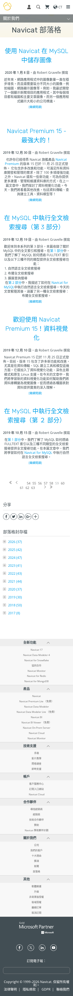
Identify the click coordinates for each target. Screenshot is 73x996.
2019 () (15, 597)
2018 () (15, 605)
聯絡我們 (62, 989)
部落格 (36, 871)
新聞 (36, 866)
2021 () (15, 581)
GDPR (46, 989)
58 (51, 483)
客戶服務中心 (36, 784)
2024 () (15, 557)
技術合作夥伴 (36, 820)
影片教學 (36, 758)
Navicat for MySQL (38, 452)
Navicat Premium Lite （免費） (36, 701)
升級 (36, 891)
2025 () (15, 549)
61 (22, 488)
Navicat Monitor (37, 671)
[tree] (36, 577)
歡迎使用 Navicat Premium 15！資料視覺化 (36, 328)
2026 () (15, 542)
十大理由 (36, 855)
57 (45, 483)
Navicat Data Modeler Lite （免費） (36, 712)
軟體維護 (36, 886)
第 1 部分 (56, 250)
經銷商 (36, 814)
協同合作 (36, 665)
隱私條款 (29, 989)
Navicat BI (36, 717)
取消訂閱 (36, 913)
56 (40, 483)
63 (33, 488)
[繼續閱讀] (35, 107)
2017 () (14, 613)
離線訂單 (36, 907)
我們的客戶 (36, 850)
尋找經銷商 (36, 809)
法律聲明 (10, 989)
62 (27, 488)
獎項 (36, 861)
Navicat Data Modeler (36, 706)
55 (34, 483)
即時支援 (36, 769)
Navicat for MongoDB (36, 681)
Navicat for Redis (36, 676)
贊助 (36, 825)
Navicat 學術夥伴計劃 (36, 830)
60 (62, 483)
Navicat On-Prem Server (36, 727)
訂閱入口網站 (36, 789)
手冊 (36, 753)
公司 (36, 845)
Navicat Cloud (36, 733)
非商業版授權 (36, 897)
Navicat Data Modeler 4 (36, 655)
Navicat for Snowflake (36, 660)
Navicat (36, 696)
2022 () (15, 573)
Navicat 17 (37, 649)
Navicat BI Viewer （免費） (36, 722)
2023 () (15, 565)
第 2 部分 (14, 282)
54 (28, 483)
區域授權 (36, 902)
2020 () (15, 589)
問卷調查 (36, 763)
